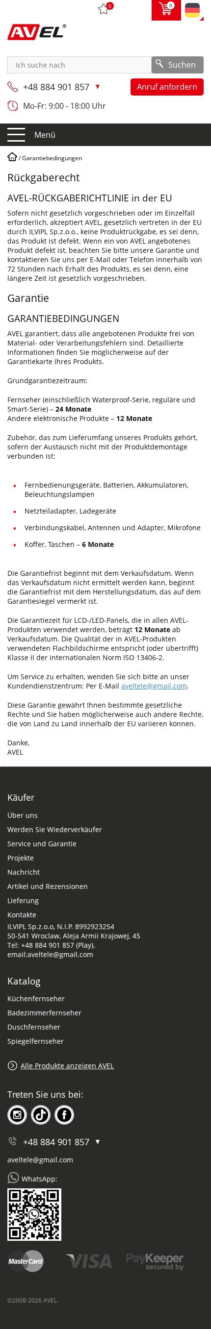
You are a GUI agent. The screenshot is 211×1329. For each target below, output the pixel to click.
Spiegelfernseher (35, 1041)
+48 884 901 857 (57, 87)
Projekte (20, 857)
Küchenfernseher (36, 998)
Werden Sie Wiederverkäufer (54, 829)
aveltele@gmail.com (154, 685)
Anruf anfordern (167, 86)
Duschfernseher (33, 1027)
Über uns (22, 815)
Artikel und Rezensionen (47, 886)
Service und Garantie (42, 843)
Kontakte (21, 914)
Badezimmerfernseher (44, 1012)
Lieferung (23, 900)
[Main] (12, 158)
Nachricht (23, 872)
